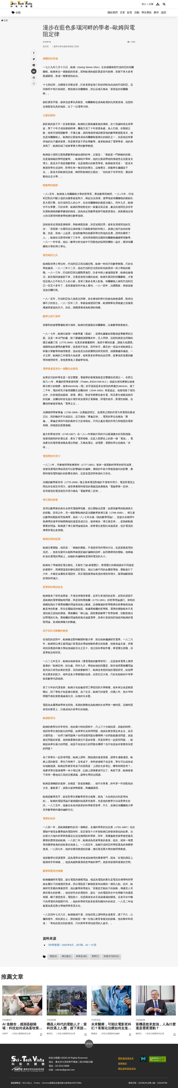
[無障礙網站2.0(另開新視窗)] (157, 1059)
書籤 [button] (34, 83)
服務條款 (122, 1063)
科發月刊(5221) (111, 956)
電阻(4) (53, 956)
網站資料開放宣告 (127, 1068)
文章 (122, 12)
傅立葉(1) (66, 956)
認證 (163, 12)
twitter (34, 59)
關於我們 (113, 12)
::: (140, 4)
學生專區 (147, 12)
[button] (164, 4)
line (33, 65)
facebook (34, 53)
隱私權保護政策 (126, 1058)
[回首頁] (21, 4)
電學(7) (95, 956)
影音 (129, 12)
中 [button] (34, 71)
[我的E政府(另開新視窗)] (143, 1059)
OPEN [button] (89, 1044)
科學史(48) (81, 956)
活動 (136, 12)
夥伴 (156, 12)
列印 (34, 77)
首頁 (6, 20)
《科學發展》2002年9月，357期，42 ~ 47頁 (71, 945)
